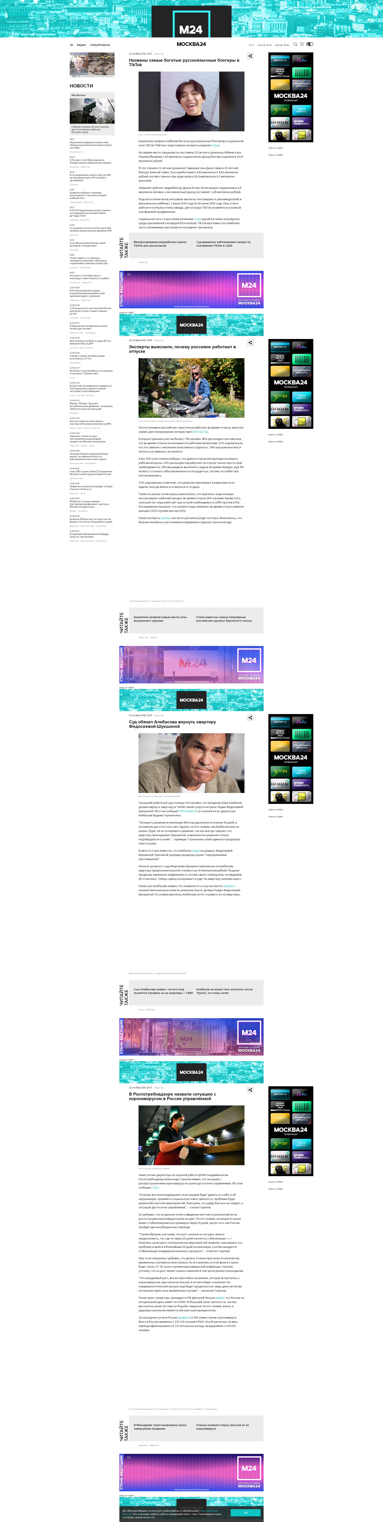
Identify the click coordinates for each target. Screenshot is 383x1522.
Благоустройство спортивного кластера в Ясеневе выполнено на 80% (90, 423)
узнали (165, 518)
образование (76, 202)
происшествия (76, 333)
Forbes (215, 145)
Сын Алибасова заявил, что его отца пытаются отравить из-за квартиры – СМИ (163, 991)
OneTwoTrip (200, 432)
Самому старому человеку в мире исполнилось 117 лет (87, 357)
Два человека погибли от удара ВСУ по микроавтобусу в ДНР (90, 342)
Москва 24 (191, 44)
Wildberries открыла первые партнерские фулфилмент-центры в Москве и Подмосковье (89, 504)
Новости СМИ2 (126, 312)
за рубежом (85, 268)
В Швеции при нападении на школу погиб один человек (88, 327)
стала (197, 219)
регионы (89, 348)
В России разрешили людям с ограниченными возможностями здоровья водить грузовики (87, 293)
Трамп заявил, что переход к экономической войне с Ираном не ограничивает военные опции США (89, 260)
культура (74, 493)
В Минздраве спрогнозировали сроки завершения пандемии (160, 1427)
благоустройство (92, 428)
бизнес (73, 511)
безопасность (76, 152)
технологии (75, 282)
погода (84, 446)
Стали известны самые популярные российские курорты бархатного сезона (224, 619)
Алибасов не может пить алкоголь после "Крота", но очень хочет (224, 991)
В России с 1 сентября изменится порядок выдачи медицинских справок (90, 161)
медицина (74, 167)
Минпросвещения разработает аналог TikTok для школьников (160, 244)
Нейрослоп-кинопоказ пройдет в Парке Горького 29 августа (91, 488)
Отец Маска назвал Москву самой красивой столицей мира (87, 244)
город (72, 428)
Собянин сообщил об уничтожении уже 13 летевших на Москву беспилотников (90, 129)
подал (196, 851)
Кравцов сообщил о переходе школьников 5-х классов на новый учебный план (88, 195)
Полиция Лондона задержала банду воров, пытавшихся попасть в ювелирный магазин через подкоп (89, 456)
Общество (159, 53)
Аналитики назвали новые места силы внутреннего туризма (160, 619)
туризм (153, 637)
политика (74, 185)
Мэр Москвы (78, 95)
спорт (72, 378)
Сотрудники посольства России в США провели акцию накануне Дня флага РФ (91, 229)
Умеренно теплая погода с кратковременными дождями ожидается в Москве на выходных (88, 439)
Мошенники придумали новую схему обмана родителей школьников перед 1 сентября (91, 145)
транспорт (75, 300)
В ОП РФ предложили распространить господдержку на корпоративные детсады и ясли (90, 213)
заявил (219, 1298)
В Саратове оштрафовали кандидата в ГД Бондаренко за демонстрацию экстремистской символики (90, 388)
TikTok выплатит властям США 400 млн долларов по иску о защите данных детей (90, 311)
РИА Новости (188, 811)
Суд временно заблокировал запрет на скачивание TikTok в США (223, 244)
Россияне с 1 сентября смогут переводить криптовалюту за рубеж (89, 277)
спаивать (229, 886)
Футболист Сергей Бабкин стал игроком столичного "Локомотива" (91, 372)
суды (72, 395)
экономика (83, 511)
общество (85, 167)
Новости (81, 86)
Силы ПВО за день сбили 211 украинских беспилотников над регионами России (91, 473)
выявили (184, 1318)
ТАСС (155, 1188)
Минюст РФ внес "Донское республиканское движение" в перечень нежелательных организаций (91, 406)
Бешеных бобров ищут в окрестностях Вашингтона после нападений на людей (91, 520)
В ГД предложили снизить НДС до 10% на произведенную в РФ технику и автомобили (90, 177)
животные (74, 526)
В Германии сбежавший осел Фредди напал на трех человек (89, 535)
